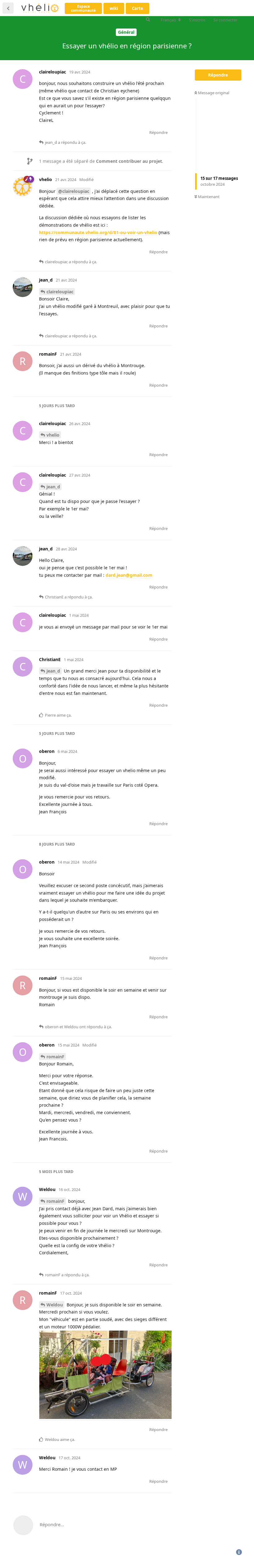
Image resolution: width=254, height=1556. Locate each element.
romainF (55, 1057)
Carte (137, 8)
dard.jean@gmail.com (129, 575)
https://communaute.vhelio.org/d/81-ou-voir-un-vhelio (98, 232)
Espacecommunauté (83, 8)
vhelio (52, 435)
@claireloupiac (73, 191)
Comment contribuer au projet (129, 161)
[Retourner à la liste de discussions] (8, 8)
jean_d (53, 487)
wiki (114, 8)
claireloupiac (59, 292)
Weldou (54, 1305)
